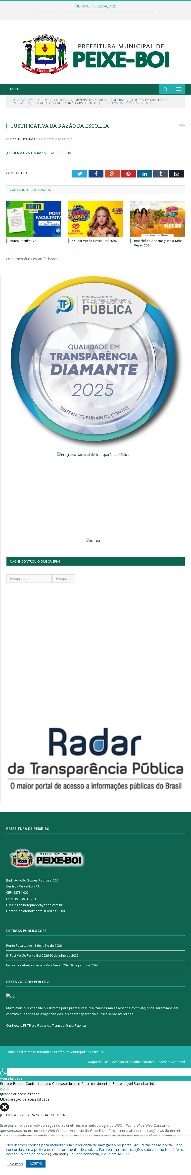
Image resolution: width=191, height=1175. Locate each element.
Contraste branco (66, 1083)
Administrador (24, 139)
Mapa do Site (98, 1061)
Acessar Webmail (172, 1061)
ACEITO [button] (36, 1163)
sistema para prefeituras (67, 1008)
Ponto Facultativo (23, 240)
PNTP (27, 1025)
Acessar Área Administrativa (133, 1061)
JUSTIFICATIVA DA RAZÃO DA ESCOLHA (38, 152)
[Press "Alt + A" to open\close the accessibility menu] (3, 1072)
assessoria (122, 1008)
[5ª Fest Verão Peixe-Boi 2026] (95, 218)
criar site (36, 1008)
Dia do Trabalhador (94, 11)
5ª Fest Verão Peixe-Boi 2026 (94, 240)
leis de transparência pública (85, 1014)
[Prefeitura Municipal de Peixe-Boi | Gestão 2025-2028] (95, 52)
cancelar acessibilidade (21, 1094)
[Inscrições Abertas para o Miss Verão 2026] (157, 218)
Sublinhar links (145, 1083)
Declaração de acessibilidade (26, 1099)
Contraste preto (38, 1083)
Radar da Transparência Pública (61, 1025)
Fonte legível (122, 1083)
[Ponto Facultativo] (33, 218)
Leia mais (59, 1154)
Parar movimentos (96, 1083)
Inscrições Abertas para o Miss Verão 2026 (38, 965)
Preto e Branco (12, 1083)
